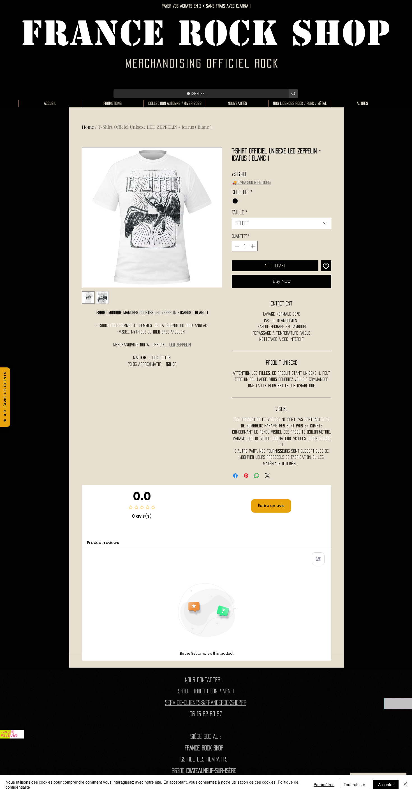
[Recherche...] (293, 93)
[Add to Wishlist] (326, 265)
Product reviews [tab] (103, 542)
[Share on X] (267, 475)
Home (88, 127)
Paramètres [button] (324, 784)
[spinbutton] (244, 246)
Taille (239, 212)
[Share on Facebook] (235, 475)
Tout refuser (354, 784)
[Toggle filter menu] (318, 558)
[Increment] (253, 246)
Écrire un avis (271, 505)
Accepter (386, 784)
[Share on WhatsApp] (256, 475)
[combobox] (281, 223)
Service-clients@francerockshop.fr (205, 702)
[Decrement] (236, 246)
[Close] (405, 784)
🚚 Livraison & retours (251, 182)
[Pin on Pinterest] (246, 475)
